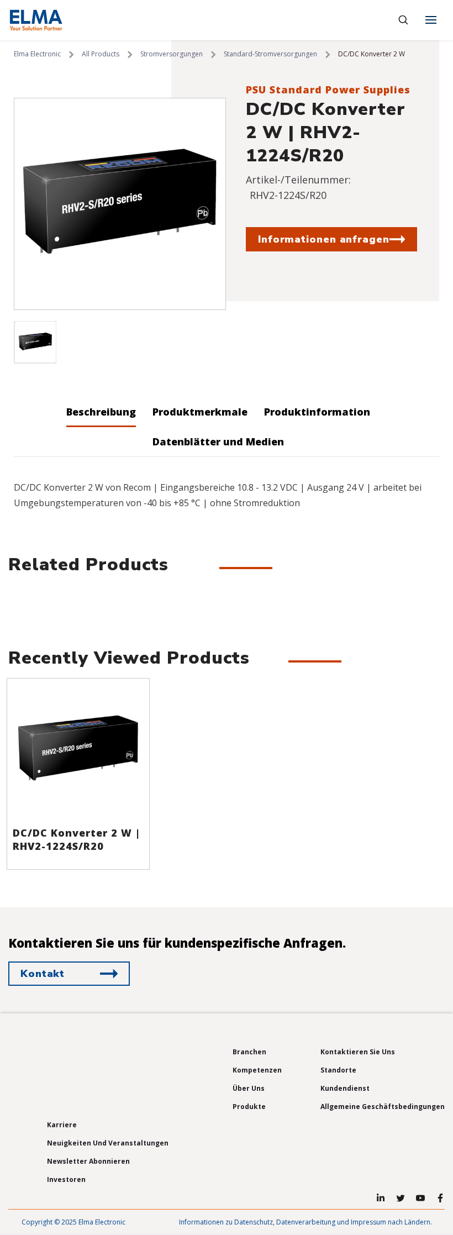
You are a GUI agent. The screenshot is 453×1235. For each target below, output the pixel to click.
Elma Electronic (37, 54)
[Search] (403, 20)
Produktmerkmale (199, 411)
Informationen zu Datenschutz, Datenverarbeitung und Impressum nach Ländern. (305, 1222)
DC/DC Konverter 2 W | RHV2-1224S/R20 (77, 839)
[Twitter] (400, 1198)
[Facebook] (440, 1198)
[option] (120, 204)
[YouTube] (420, 1198)
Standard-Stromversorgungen (270, 54)
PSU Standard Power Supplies (328, 89)
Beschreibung (101, 411)
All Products (100, 54)
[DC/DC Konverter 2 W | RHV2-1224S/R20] (78, 749)
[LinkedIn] (380, 1198)
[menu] (431, 20)
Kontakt (42, 973)
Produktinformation (317, 411)
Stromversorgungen (171, 54)
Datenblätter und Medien (218, 441)
